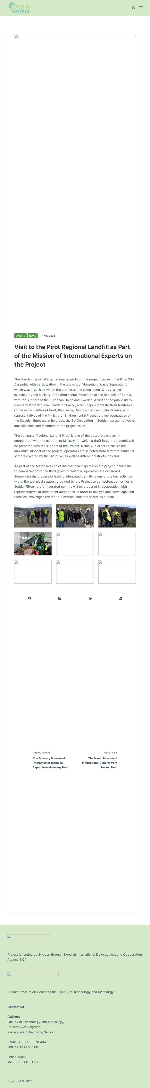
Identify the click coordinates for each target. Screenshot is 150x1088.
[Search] (133, 7)
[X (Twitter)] (60, 598)
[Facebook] (29, 598)
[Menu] (141, 8)
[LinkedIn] (120, 598)
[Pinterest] (90, 598)
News (32, 335)
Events (20, 335)
